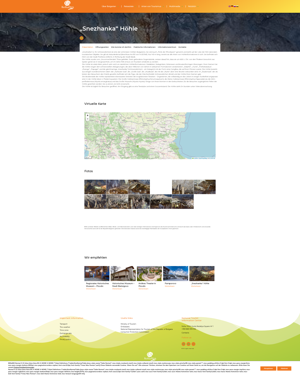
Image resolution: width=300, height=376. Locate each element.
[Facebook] (183, 344)
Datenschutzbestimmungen (24, 367)
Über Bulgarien (109, 6)
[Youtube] (188, 344)
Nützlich (192, 6)
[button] (81, 38)
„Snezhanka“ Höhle (200, 283)
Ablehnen (284, 368)
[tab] (87, 47)
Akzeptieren (268, 368)
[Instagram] (193, 344)
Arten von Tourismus (151, 6)
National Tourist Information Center (192, 319)
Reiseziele (128, 6)
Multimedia (174, 6)
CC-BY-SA (212, 158)
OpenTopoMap (203, 158)
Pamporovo (170, 283)
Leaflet (195, 158)
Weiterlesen (91, 289)
